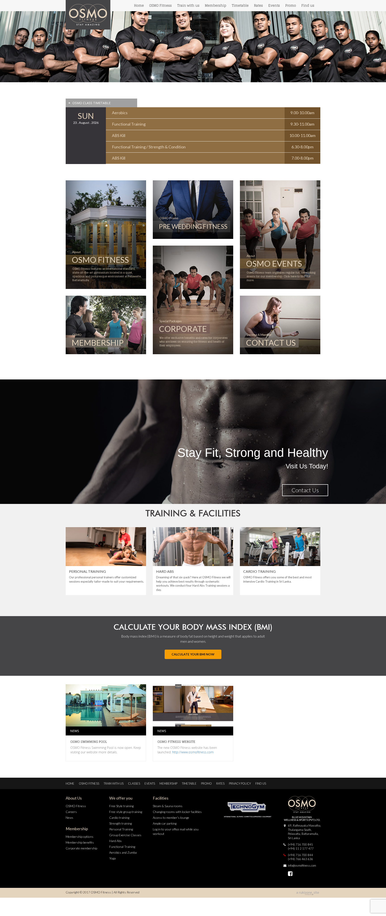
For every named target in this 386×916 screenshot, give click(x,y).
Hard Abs (115, 841)
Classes (134, 783)
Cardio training (119, 817)
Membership (215, 5)
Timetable (240, 5)
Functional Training (122, 847)
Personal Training (121, 829)
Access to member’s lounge (171, 817)
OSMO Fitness (160, 5)
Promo (290, 5)
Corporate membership (81, 848)
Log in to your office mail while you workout (176, 831)
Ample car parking (164, 823)
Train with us (188, 5)
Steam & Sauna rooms (168, 806)
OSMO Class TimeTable (89, 103)
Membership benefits (80, 842)
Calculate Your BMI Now (193, 654)
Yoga (112, 858)
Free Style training (121, 806)
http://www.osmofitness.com (193, 752)
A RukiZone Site (308, 893)
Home (139, 5)
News (69, 817)
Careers (71, 812)
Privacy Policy (240, 783)
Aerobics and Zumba (123, 852)
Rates (258, 5)
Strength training (120, 823)
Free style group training (125, 812)
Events (274, 5)
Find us (307, 5)
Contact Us (305, 490)
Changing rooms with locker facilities (177, 812)
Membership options (79, 836)
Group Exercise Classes (125, 835)
